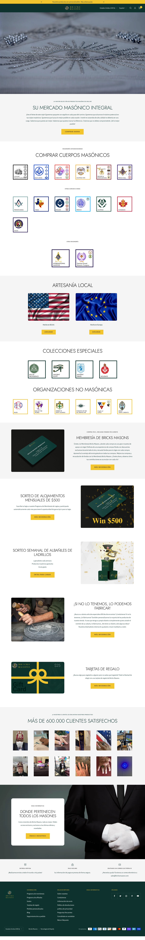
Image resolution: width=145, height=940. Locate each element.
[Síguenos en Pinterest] (132, 896)
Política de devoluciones (65, 905)
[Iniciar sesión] (135, 8)
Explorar (49, 332)
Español (121, 8)
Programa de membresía (35, 894)
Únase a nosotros (38, 836)
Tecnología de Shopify (47, 929)
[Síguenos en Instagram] (126, 896)
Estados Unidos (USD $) (107, 8)
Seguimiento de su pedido (36, 916)
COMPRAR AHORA (72, 131)
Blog (28, 912)
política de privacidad (64, 909)
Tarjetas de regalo (33, 905)
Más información (87, 2)
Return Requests (63, 920)
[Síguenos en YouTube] (138, 896)
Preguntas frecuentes (64, 912)
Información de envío (64, 901)
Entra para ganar (42, 574)
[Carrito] (140, 8)
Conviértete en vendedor (66, 916)
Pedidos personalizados (35, 909)
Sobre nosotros (62, 894)
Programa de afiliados (34, 897)
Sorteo (29, 901)
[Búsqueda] (131, 8)
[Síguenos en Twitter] (120, 896)
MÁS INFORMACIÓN (102, 686)
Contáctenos (61, 897)
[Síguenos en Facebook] (114, 896)
